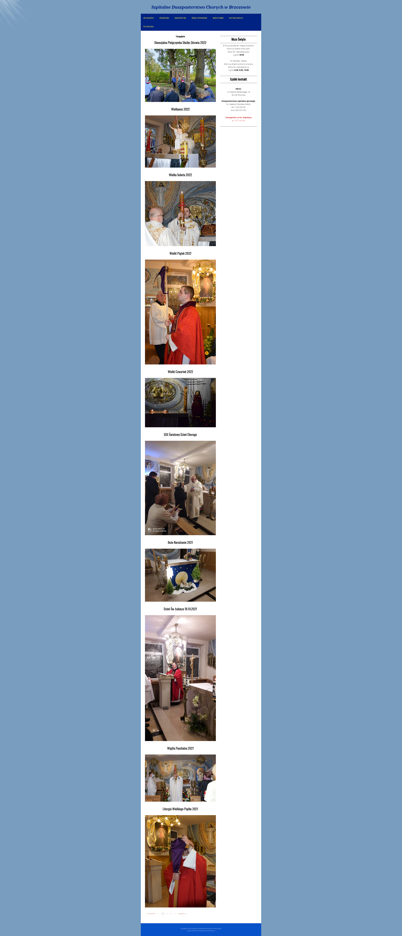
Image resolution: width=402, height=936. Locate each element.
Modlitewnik (218, 18)
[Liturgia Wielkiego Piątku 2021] (180, 861)
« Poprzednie (150, 914)
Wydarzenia (164, 18)
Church (189, 931)
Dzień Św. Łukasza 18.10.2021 (180, 608)
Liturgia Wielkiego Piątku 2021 (180, 808)
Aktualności (148, 18)
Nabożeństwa (180, 18)
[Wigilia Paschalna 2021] (180, 778)
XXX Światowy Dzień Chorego (180, 434)
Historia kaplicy (236, 18)
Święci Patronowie (199, 18)
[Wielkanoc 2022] (180, 141)
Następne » (182, 914)
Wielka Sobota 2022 (180, 174)
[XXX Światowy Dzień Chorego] (180, 487)
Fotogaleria (148, 26)
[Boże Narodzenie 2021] (180, 575)
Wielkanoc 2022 (180, 109)
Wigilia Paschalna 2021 (180, 748)
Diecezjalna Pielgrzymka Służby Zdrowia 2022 (180, 42)
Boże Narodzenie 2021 (180, 542)
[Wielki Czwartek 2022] (180, 402)
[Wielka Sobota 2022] (180, 213)
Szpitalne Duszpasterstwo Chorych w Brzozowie (201, 7)
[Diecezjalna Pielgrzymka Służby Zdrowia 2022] (180, 75)
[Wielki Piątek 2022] (180, 312)
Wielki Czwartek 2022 (180, 371)
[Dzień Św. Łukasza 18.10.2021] (180, 678)
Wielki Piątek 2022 (180, 253)
